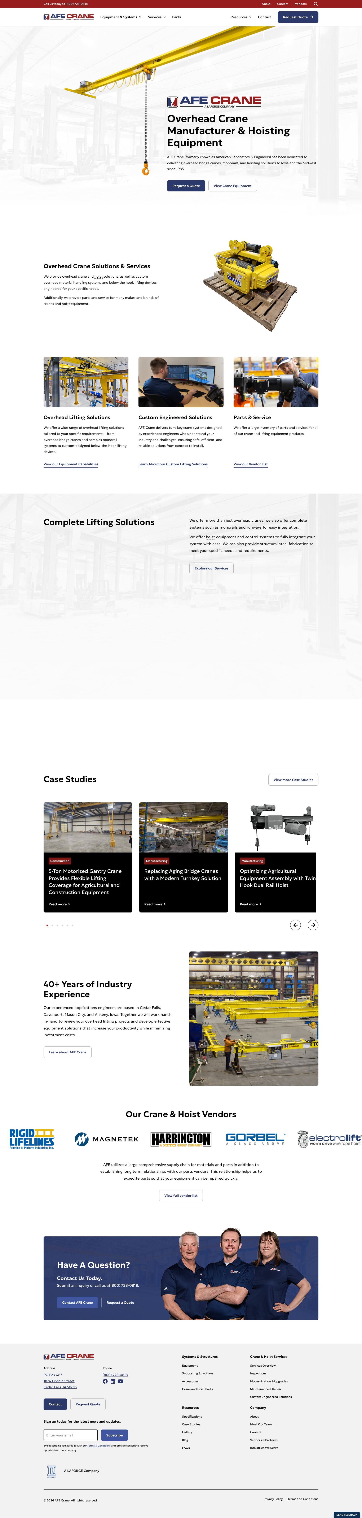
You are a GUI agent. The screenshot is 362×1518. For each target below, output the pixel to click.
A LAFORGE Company (81, 1471)
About (266, 4)
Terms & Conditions (99, 1445)
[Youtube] (120, 1381)
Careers (282, 4)
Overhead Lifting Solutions (77, 417)
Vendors (301, 4)
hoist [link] (98, 276)
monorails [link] (230, 163)
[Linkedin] (112, 1381)
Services (155, 17)
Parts (176, 17)
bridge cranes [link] (210, 163)
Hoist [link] (189, 1114)
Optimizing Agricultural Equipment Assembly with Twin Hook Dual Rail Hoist (278, 878)
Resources (239, 17)
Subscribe (114, 1435)
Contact (264, 17)
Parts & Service (252, 417)
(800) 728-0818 (77, 4)
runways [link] (254, 527)
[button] (295, 925)
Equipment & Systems (118, 17)
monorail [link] (110, 440)
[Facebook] (105, 1381)
